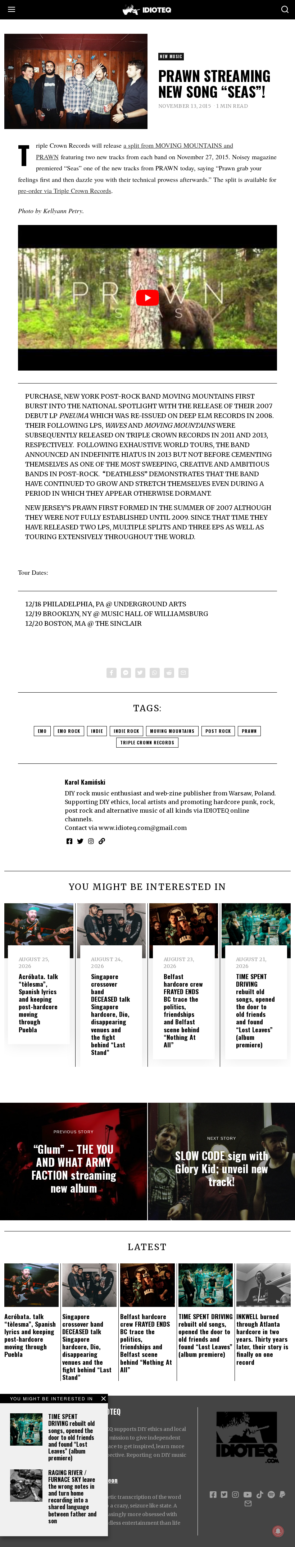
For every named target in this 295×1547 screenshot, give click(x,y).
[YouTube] (247, 1495)
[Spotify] (271, 1495)
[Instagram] (91, 841)
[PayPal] (282, 1495)
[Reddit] (169, 673)
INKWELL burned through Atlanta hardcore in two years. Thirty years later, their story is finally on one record (262, 1339)
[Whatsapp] (155, 673)
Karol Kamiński (85, 781)
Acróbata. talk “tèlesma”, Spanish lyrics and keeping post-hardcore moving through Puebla (38, 1003)
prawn (249, 731)
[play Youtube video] (147, 298)
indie (97, 731)
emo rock (69, 731)
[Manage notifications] (278, 1531)
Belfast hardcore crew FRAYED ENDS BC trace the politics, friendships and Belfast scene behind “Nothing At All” (183, 1010)
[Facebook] (111, 673)
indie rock (126, 731)
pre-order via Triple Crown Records (64, 190)
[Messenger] (126, 673)
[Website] (102, 841)
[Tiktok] (260, 1495)
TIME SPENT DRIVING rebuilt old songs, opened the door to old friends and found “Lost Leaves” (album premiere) (71, 1437)
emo (42, 731)
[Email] (183, 673)
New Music (171, 56)
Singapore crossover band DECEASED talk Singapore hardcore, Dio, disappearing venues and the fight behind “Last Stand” (110, 1014)
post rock (218, 731)
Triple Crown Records (147, 742)
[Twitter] (140, 673)
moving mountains (172, 731)
